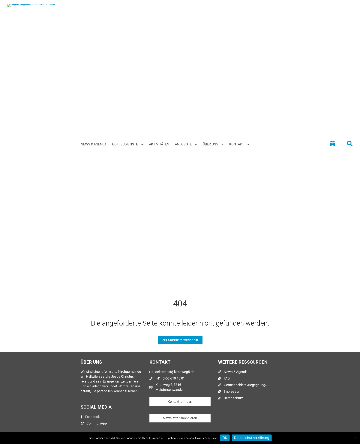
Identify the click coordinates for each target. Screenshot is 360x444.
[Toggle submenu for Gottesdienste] (142, 144)
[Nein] (355, 438)
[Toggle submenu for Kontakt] (248, 144)
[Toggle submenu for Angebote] (196, 144)
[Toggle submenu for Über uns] (222, 144)
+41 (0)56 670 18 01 (170, 378)
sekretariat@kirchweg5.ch (174, 372)
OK (224, 438)
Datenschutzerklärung (251, 438)
